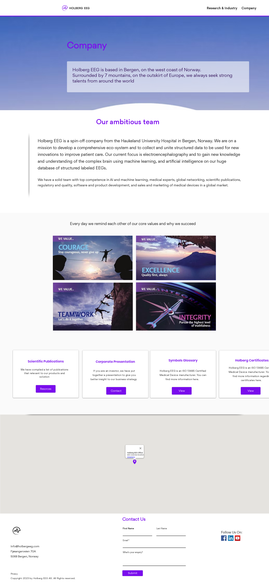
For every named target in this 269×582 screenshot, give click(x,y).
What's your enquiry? (133, 552)
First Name (128, 528)
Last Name (161, 528)
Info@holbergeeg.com (25, 546)
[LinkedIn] (230, 538)
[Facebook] (224, 538)
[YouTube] (237, 538)
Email (125, 540)
